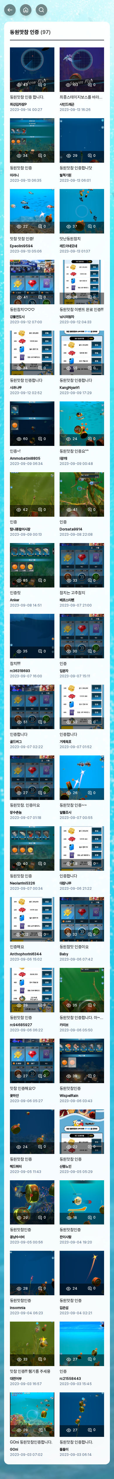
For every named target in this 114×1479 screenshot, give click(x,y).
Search (41, 10)
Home (26, 10)
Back (10, 10)
